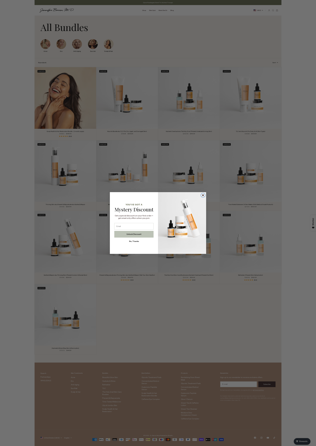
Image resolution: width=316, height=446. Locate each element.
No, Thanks (134, 241)
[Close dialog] (203, 195)
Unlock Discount (134, 234)
